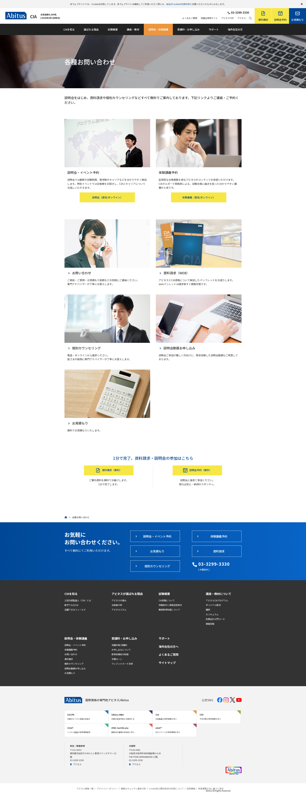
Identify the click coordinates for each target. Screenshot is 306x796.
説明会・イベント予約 (75, 644)
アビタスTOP (227, 18)
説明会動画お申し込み (75, 668)
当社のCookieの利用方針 (178, 3)
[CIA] (65, 517)
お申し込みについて (121, 649)
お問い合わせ (70, 654)
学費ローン (117, 658)
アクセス (241, 18)
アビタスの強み (119, 600)
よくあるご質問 (189, 18)
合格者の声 (117, 604)
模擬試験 (210, 623)
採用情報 (191, 788)
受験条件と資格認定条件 (170, 604)
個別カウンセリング (74, 663)
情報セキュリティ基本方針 (133, 788)
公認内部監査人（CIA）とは (77, 600)
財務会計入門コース (215, 618)
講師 (208, 609)
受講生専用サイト (209, 18)
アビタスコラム (119, 609)
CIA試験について (167, 600)
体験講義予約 (70, 649)
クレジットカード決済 (122, 663)
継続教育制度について (169, 609)
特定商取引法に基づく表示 (211, 788)
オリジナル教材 (213, 604)
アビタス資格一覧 (85, 788)
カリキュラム (212, 614)
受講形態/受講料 (119, 644)
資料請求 (68, 658)
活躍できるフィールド (75, 609)
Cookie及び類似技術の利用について (166, 788)
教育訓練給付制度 (120, 654)
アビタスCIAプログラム (217, 600)
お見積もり (69, 672)
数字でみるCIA (71, 604)
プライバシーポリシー (107, 788)
